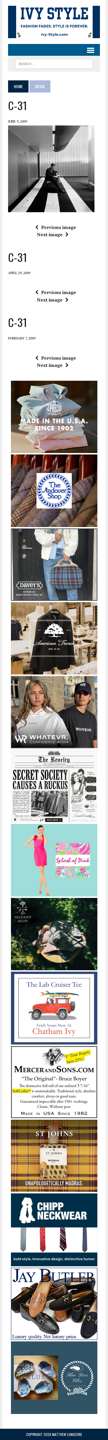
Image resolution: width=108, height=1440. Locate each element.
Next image (49, 234)
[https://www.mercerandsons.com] (54, 1114)
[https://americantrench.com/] (54, 671)
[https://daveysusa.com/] (54, 597)
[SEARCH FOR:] (54, 63)
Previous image (58, 227)
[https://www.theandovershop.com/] (54, 523)
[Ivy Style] (54, 22)
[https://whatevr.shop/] (54, 744)
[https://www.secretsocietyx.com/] (54, 818)
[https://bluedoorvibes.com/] (54, 1410)
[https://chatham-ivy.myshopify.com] (54, 1040)
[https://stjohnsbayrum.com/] (54, 1188)
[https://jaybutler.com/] (54, 1336)
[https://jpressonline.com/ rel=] (54, 449)
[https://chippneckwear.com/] (54, 1262)
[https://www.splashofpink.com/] (54, 893)
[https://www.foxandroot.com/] (54, 966)
